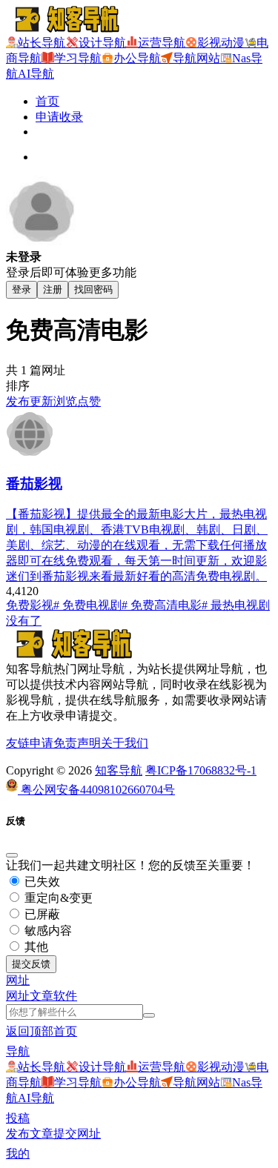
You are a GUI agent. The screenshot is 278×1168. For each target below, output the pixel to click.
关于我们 (124, 743)
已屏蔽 (40, 914)
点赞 (89, 401)
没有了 (24, 620)
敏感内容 (46, 930)
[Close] (12, 855)
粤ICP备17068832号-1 (201, 770)
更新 (41, 401)
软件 (65, 995)
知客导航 (118, 770)
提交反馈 (31, 963)
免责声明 (77, 743)
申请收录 (59, 116)
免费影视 (29, 605)
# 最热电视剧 (236, 605)
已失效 (40, 881)
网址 (18, 995)
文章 (41, 995)
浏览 (65, 401)
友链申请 (29, 743)
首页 (47, 101)
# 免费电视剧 (87, 605)
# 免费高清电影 (162, 605)
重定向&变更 (57, 898)
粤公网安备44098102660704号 (96, 789)
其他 (34, 946)
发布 (18, 401)
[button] (18, 980)
